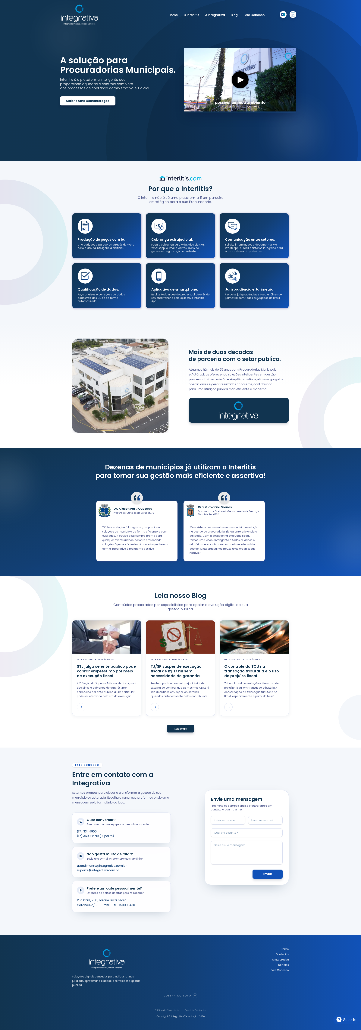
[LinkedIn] (293, 14)
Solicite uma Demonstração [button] (87, 101)
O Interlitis (191, 15)
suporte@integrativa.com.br (98, 870)
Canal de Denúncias (195, 1010)
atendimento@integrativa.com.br (102, 866)
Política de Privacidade (167, 1010)
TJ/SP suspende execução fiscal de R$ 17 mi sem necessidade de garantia (176, 671)
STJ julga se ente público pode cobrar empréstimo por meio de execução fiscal (106, 671)
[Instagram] (283, 14)
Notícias (283, 965)
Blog (234, 15)
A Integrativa (215, 15)
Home (173, 15)
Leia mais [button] (180, 729)
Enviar (267, 874)
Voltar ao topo (177, 995)
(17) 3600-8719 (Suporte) (95, 836)
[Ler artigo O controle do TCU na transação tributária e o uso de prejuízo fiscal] (228, 707)
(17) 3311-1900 (87, 831)
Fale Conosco (254, 15)
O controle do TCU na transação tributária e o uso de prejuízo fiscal (251, 671)
